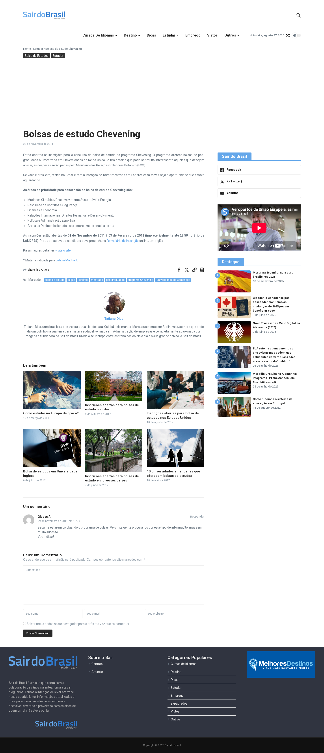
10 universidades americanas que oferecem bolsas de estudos (173, 473)
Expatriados (179, 703)
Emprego (193, 35)
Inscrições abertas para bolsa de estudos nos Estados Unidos (173, 415)
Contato (97, 664)
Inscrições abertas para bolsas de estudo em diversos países (112, 478)
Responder (197, 516)
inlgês (71, 279)
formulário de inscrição (123, 240)
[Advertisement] (162, 93)
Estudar (169, 35)
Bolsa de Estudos (36, 55)
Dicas (151, 35)
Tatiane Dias (113, 319)
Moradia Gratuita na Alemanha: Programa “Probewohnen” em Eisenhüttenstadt (275, 378)
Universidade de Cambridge (173, 279)
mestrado (97, 279)
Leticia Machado (67, 260)
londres (83, 279)
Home (27, 48)
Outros (230, 35)
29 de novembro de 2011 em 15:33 (59, 521)
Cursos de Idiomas (98, 35)
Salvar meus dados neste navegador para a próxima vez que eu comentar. (78, 624)
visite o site (63, 250)
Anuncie (97, 672)
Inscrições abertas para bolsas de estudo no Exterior (112, 407)
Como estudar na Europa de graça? (51, 413)
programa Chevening (140, 279)
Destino (130, 35)
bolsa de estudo (54, 279)
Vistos (212, 35)
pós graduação (115, 279)
